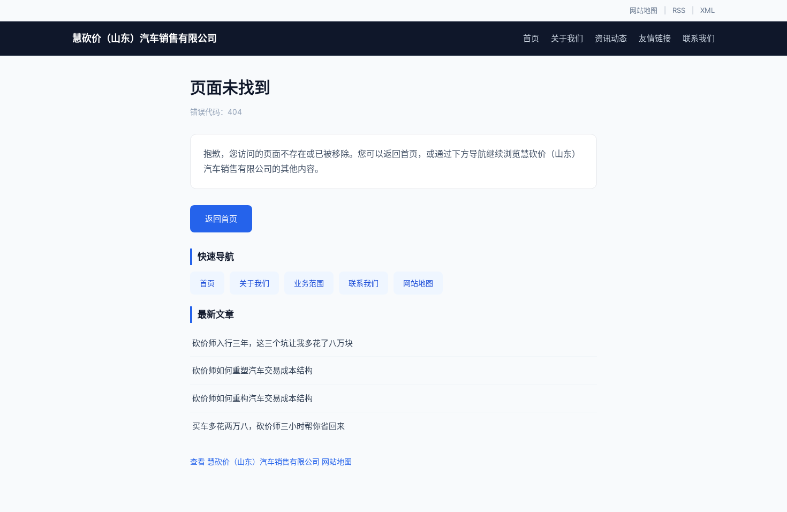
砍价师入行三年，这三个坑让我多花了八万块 (272, 343)
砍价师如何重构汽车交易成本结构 (252, 398)
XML (707, 10)
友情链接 (655, 38)
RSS (678, 10)
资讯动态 (611, 38)
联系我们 (699, 38)
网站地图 (643, 10)
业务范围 (309, 283)
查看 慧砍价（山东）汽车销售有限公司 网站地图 (271, 461)
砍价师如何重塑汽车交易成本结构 (252, 370)
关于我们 (567, 38)
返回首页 (221, 219)
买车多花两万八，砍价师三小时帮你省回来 (268, 426)
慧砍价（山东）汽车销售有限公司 (144, 38)
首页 (531, 38)
